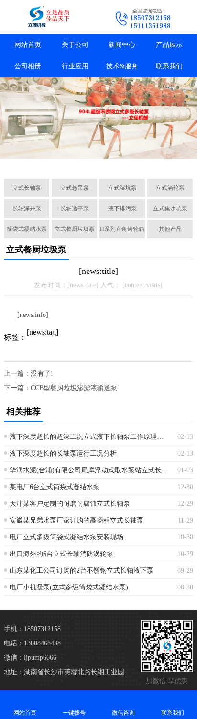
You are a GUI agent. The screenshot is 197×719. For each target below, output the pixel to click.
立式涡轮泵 (170, 188)
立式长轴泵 (26, 188)
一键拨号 (74, 712)
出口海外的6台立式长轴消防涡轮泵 (61, 553)
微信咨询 (123, 712)
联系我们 (169, 66)
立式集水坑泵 (170, 208)
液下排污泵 (122, 208)
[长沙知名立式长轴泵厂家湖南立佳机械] (49, 17)
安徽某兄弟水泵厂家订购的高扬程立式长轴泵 (76, 520)
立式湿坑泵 (122, 188)
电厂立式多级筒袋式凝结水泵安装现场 (66, 537)
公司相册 (27, 66)
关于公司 (75, 44)
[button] (53, 161)
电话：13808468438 (32, 643)
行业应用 (75, 66)
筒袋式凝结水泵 (27, 229)
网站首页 (27, 44)
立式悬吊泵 (74, 188)
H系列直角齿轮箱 (122, 229)
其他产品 (170, 229)
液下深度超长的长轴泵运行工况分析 (63, 453)
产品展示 (169, 44)
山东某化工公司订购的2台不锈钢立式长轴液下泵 (81, 570)
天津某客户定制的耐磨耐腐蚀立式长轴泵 (70, 503)
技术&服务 (122, 66)
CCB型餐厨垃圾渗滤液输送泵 (74, 388)
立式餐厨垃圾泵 (75, 229)
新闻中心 (122, 44)
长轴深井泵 (26, 208)
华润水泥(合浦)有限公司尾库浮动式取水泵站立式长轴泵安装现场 (90, 470)
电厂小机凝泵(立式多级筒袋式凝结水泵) (69, 587)
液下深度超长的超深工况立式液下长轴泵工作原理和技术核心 (90, 436)
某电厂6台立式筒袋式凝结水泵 (55, 486)
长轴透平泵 (74, 208)
